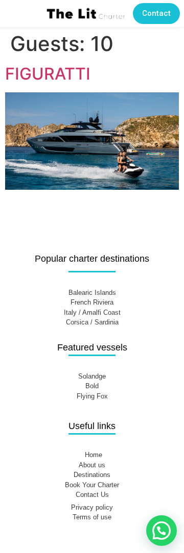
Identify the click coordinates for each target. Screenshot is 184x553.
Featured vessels (92, 347)
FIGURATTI (47, 74)
